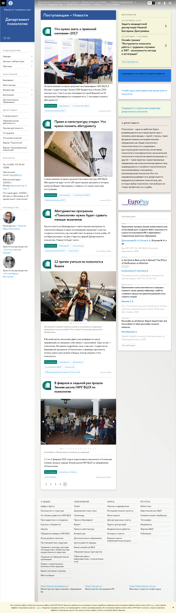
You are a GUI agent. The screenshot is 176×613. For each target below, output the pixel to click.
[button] (43, 296)
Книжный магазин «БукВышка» (154, 515)
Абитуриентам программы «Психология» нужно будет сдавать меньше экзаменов (80, 215)
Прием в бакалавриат (83, 520)
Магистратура (9, 85)
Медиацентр (146, 524)
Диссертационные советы (119, 520)
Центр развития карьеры (85, 542)
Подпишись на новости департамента (143, 73)
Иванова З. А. (128, 301)
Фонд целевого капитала (52, 538)
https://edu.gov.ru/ (93, 586)
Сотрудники (8, 133)
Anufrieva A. (142, 270)
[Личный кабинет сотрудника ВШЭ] (165, 3)
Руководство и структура (52, 510)
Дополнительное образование (11, 100)
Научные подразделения (118, 506)
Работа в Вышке (47, 575)
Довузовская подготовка (85, 510)
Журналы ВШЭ (147, 529)
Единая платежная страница (53, 570)
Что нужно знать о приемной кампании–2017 (75, 31)
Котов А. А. (145, 240)
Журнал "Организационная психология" (15, 148)
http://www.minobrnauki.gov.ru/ (54, 586)
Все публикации (129, 345)
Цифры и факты (48, 506)
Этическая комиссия (12, 138)
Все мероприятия (130, 62)
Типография (146, 520)
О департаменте (10, 116)
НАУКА (110, 501)
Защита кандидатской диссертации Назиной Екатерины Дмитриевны (135, 27)
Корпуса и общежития (51, 524)
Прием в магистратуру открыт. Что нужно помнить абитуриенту (80, 123)
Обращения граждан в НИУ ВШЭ (55, 533)
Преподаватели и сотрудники (54, 520)
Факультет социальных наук (17, 9)
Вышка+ (77, 524)
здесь (153, 605)
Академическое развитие (118, 529)
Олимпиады (79, 515)
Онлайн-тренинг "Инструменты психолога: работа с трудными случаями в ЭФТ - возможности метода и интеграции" (139, 47)
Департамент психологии (17, 21)
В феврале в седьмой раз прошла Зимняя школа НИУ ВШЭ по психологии (78, 387)
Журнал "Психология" (12, 142)
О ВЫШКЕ (45, 501)
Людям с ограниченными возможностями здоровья (52, 565)
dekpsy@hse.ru (15, 175)
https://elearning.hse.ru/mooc (142, 586)
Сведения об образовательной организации (55, 558)
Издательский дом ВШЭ (151, 510)
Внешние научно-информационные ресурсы (119, 539)
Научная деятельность (13, 128)
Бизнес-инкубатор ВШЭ (84, 547)
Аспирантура (80, 533)
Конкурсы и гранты (115, 533)
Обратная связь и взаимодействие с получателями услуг (88, 558)
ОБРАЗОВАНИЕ (81, 501)
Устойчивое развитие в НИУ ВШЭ (56, 515)
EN (153, 3)
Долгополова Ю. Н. (130, 240)
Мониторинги (113, 515)
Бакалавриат (8, 80)
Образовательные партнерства (88, 551)
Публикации (128, 216)
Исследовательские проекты (120, 510)
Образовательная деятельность (11, 121)
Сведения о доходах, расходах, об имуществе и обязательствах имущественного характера (55, 549)
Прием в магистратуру (84, 529)
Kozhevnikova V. (129, 270)
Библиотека (146, 506)
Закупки (44, 529)
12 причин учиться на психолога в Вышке (78, 263)
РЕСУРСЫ (145, 501)
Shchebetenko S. (129, 331)
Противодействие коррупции (54, 542)
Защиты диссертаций (116, 524)
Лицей (77, 506)
